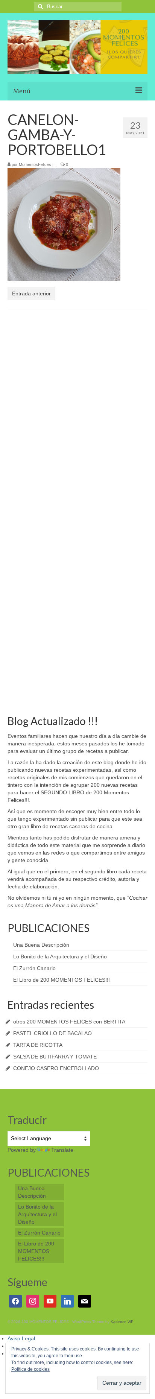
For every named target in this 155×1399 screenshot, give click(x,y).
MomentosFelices (35, 164)
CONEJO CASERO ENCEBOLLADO (56, 1068)
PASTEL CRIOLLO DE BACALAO (52, 1033)
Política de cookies (30, 1369)
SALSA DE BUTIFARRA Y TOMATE (55, 1057)
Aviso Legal (21, 1338)
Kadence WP (122, 1322)
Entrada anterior (31, 293)
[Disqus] (77, 413)
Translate (62, 1150)
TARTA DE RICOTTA (37, 1045)
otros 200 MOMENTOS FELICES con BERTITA (69, 1022)
